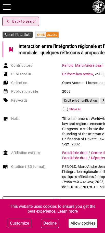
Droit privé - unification (80, 100)
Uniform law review (77, 74)
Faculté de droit (75, 153)
